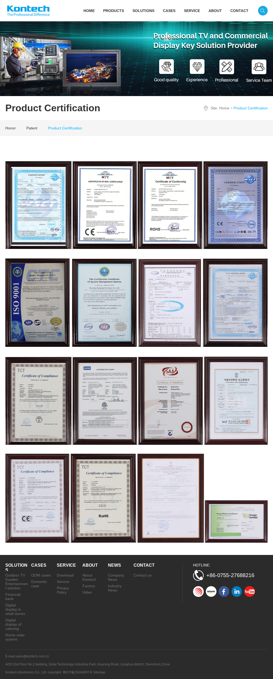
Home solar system (15, 637)
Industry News (115, 588)
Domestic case (39, 583)
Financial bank (13, 596)
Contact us (143, 575)
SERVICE (192, 11)
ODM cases (41, 575)
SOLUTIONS (143, 11)
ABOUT (215, 11)
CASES (169, 11)
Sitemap (99, 672)
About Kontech (89, 577)
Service (63, 581)
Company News (116, 577)
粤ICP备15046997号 (78, 672)
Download (65, 575)
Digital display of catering (13, 624)
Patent (31, 128)
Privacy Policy (63, 590)
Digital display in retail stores (15, 609)
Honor (10, 128)
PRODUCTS (113, 11)
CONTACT (239, 11)
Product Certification (65, 128)
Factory (88, 586)
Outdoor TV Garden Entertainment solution (16, 581)
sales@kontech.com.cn (32, 656)
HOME (89, 11)
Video (87, 592)
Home (224, 108)
